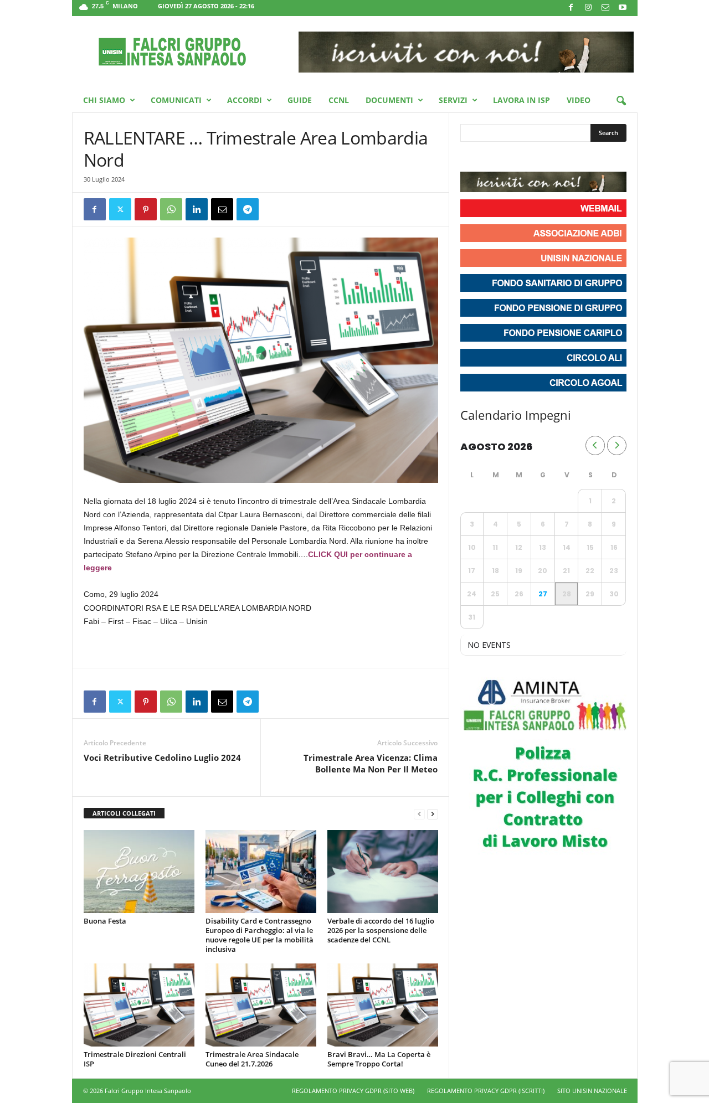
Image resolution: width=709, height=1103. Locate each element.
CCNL (338, 100)
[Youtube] (622, 8)
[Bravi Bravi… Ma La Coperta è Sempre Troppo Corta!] (382, 1005)
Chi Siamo (104, 100)
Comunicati (176, 100)
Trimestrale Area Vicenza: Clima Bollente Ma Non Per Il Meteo (371, 763)
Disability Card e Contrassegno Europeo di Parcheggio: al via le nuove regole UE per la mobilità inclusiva (259, 935)
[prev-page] (419, 813)
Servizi (453, 100)
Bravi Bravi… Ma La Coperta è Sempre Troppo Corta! (378, 1059)
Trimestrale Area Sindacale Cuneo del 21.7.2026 (252, 1059)
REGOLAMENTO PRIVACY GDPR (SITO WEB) (353, 1090)
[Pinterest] (146, 209)
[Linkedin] (197, 209)
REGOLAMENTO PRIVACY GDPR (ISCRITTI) (485, 1090)
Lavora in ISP (521, 100)
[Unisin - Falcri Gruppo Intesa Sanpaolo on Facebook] (470, 157)
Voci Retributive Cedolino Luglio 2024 (162, 757)
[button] (621, 101)
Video (578, 100)
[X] (120, 209)
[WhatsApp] (171, 209)
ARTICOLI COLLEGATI (124, 813)
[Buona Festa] (139, 871)
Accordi (244, 100)
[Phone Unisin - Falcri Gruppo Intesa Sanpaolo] (530, 157)
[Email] (222, 209)
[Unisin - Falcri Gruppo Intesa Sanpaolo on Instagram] (490, 157)
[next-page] (432, 813)
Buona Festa (105, 921)
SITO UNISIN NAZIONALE (592, 1090)
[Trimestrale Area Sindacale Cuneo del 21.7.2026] (260, 1005)
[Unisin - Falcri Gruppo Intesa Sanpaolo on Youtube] (510, 157)
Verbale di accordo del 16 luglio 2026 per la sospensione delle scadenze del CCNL (380, 930)
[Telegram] (248, 209)
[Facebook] (571, 8)
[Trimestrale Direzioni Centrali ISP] (139, 1005)
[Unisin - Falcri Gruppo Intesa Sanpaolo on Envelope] (550, 157)
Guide (299, 100)
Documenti (389, 100)
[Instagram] (588, 8)
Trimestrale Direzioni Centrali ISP (135, 1059)
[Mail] (605, 8)
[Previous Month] (595, 445)
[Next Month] (616, 445)
